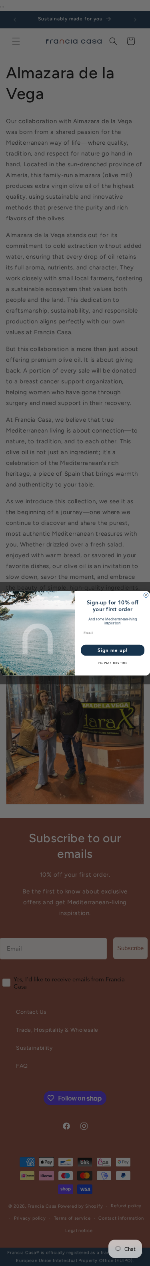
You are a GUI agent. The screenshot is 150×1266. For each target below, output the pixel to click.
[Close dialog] (146, 595)
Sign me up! (113, 650)
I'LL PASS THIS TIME (112, 663)
